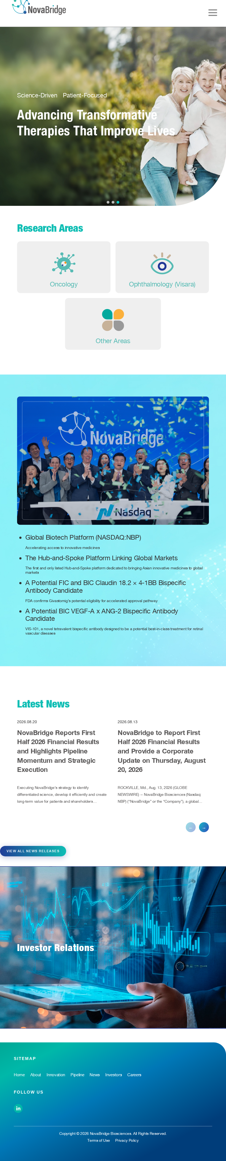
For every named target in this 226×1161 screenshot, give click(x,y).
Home (19, 1074)
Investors (113, 1074)
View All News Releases (33, 851)
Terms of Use (98, 1140)
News (95, 1074)
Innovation (56, 1074)
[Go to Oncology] (64, 267)
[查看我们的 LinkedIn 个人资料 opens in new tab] (18, 1108)
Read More (44, 153)
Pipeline (77, 1074)
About (35, 1074)
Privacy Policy (127, 1140)
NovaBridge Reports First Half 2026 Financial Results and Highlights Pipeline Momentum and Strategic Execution (58, 751)
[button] (108, 202)
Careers (134, 1074)
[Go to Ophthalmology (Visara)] (162, 267)
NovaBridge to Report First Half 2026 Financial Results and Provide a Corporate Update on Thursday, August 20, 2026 (162, 751)
